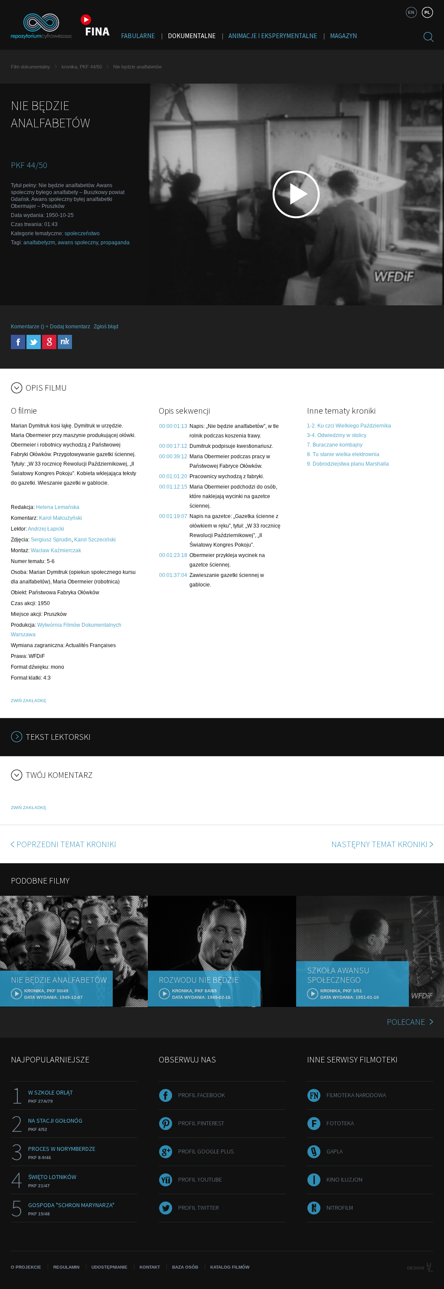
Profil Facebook (201, 1095)
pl (427, 12)
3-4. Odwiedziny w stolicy (336, 435)
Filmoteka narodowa (356, 1095)
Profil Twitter (198, 1207)
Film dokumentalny (30, 66)
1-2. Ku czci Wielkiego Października (349, 426)
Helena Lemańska (57, 507)
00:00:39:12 (173, 456)
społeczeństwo (82, 233)
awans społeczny (78, 243)
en (411, 12)
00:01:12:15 (173, 487)
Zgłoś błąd (106, 327)
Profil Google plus (206, 1151)
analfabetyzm (39, 243)
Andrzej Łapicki (46, 529)
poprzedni (66, 844)
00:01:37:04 (173, 575)
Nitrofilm (339, 1207)
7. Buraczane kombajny (334, 445)
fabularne (138, 36)
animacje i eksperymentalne (273, 36)
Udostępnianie (109, 1267)
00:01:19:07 (173, 516)
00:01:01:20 (173, 476)
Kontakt (150, 1267)
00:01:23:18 (173, 555)
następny (379, 844)
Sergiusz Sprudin (51, 540)
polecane (406, 1021)
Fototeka (340, 1123)
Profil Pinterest (201, 1123)
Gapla (334, 1151)
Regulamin (66, 1267)
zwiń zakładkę (28, 700)
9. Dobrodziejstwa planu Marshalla (348, 464)
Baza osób (185, 1267)
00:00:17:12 (173, 446)
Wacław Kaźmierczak (56, 550)
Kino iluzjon (344, 1179)
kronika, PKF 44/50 (82, 66)
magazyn (343, 36)
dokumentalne (191, 36)
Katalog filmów (229, 1267)
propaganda (115, 243)
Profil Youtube (200, 1179)
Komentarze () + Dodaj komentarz (50, 327)
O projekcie (26, 1267)
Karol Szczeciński (95, 540)
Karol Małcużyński (60, 518)
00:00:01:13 (173, 426)
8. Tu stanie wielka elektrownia (343, 454)
